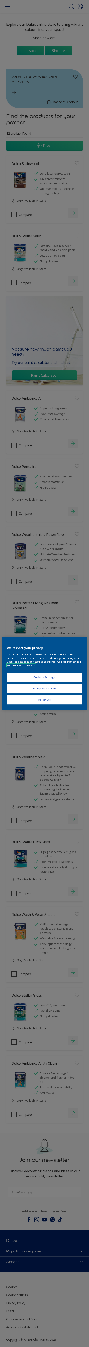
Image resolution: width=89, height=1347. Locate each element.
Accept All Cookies (44, 688)
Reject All (44, 699)
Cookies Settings (44, 677)
